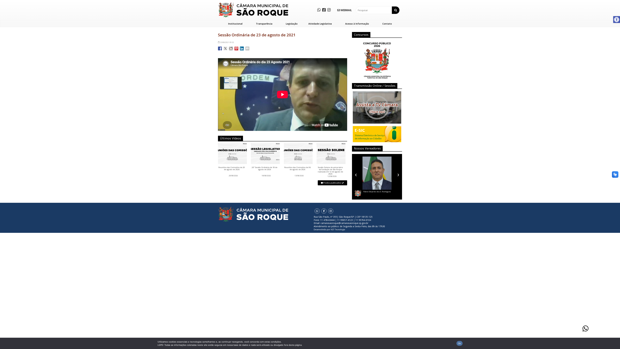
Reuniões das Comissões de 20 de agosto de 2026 (231, 168)
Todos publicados (332, 182)
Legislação (292, 23)
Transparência (264, 23)
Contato (387, 23)
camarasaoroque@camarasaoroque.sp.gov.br (344, 223)
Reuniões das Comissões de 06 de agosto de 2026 (297, 168)
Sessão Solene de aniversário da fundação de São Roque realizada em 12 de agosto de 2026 (330, 170)
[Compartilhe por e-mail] (247, 48)
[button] (616, 19)
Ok (459, 343)
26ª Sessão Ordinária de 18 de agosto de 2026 (264, 168)
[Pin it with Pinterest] (236, 48)
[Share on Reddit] (231, 48)
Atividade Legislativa (320, 23)
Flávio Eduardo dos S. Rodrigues (377, 191)
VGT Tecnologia (338, 229)
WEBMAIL (346, 10)
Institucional (235, 23)
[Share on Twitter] (225, 48)
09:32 (227, 42)
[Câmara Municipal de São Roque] (253, 3)
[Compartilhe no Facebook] (220, 48)
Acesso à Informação (357, 23)
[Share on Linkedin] (242, 48)
